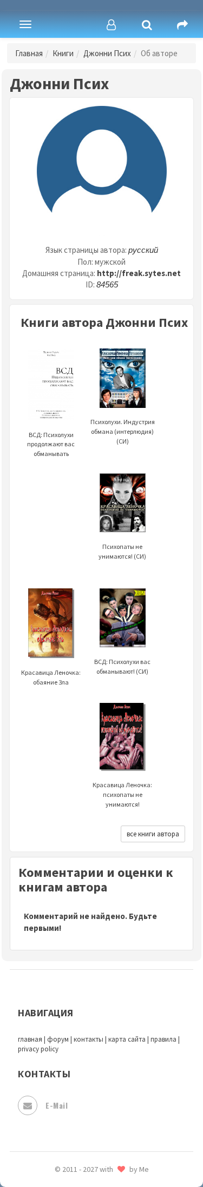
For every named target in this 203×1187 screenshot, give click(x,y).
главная (30, 1039)
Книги (63, 53)
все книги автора (153, 834)
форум (58, 1039)
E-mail (56, 1105)
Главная (29, 53)
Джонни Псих (107, 53)
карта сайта (127, 1039)
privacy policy (38, 1049)
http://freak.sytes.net (139, 273)
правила (163, 1039)
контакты (88, 1039)
